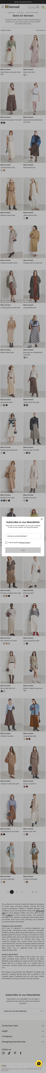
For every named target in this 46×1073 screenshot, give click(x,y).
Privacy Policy (25, 542)
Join (23, 550)
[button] (38, 1063)
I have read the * (19, 543)
